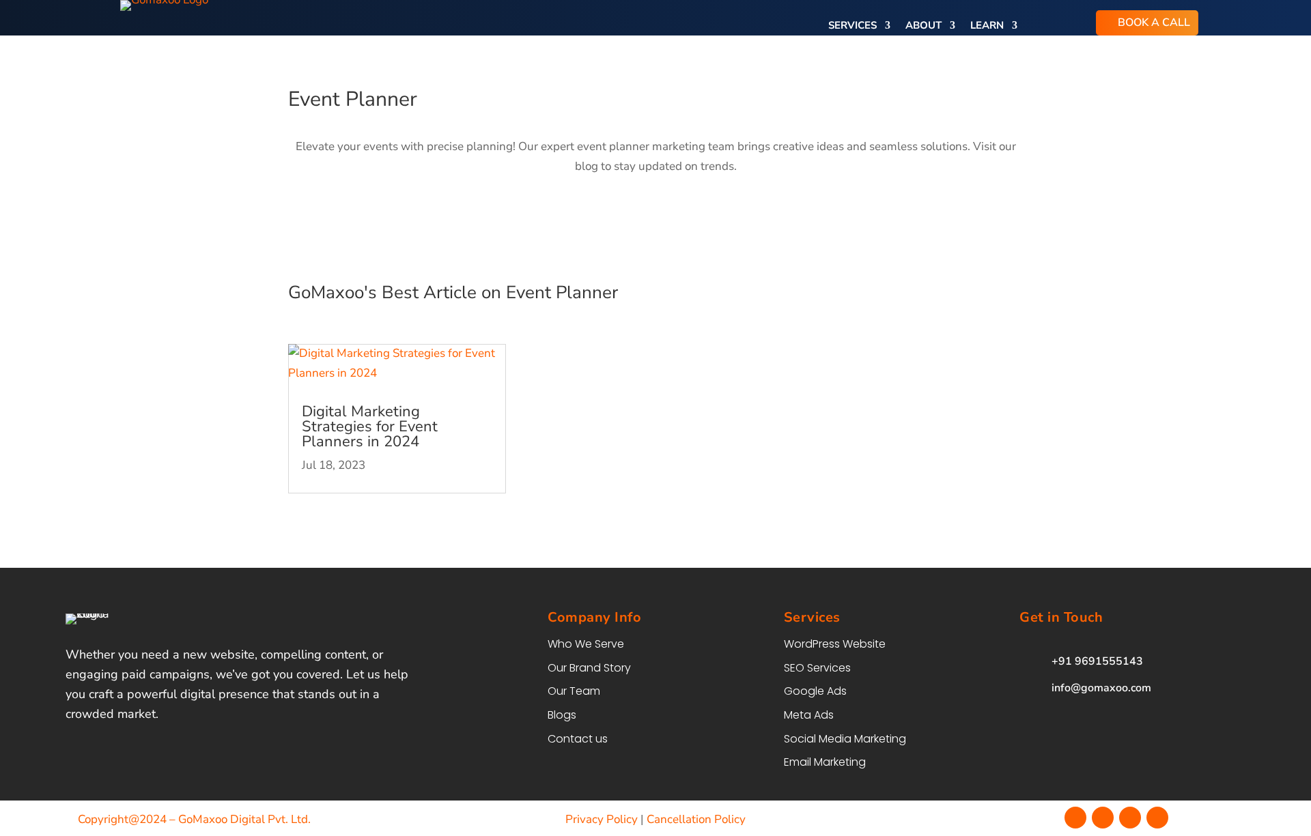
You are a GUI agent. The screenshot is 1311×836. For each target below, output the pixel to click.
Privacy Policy (601, 819)
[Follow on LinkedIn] (1157, 817)
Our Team (574, 691)
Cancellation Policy (696, 819)
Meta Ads (809, 715)
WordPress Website (835, 644)
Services (852, 26)
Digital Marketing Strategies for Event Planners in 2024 (370, 426)
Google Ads (815, 691)
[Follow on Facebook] (1075, 817)
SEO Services (817, 668)
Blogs (562, 715)
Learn (987, 26)
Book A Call (1154, 22)
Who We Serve (586, 644)
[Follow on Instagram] (1103, 817)
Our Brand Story (589, 668)
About (923, 26)
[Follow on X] (1130, 817)
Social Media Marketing (845, 739)
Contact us (578, 739)
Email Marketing (825, 762)
